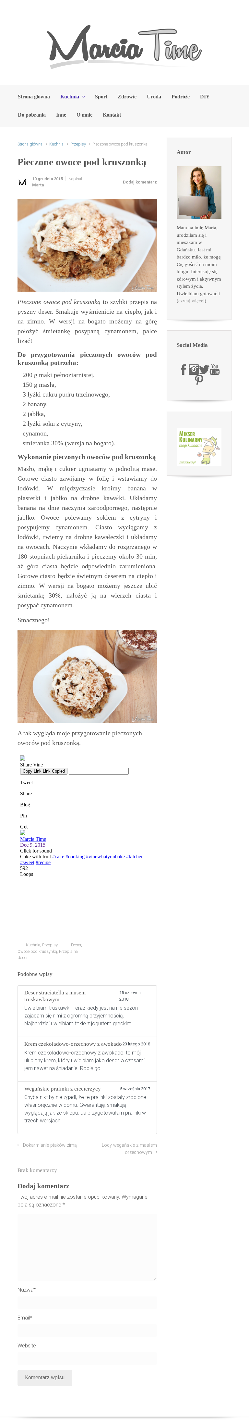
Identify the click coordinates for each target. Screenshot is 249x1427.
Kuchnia (56, 144)
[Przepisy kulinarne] (199, 446)
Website (27, 1346)
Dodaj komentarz (140, 182)
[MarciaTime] (183, 369)
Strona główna (30, 144)
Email (25, 1318)
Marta (38, 185)
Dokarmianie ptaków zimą (50, 1145)
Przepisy (78, 144)
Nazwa (27, 1290)
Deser (76, 944)
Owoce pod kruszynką (37, 951)
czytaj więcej (191, 300)
